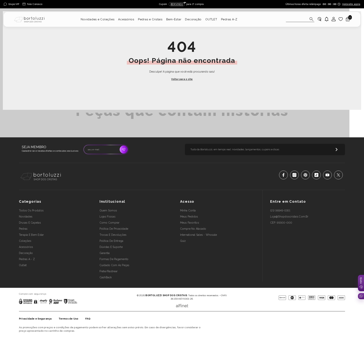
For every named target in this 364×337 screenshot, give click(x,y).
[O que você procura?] (300, 19)
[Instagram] (294, 175)
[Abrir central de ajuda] (361, 283)
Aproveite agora (351, 4)
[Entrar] (334, 19)
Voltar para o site (182, 79)
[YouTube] (327, 175)
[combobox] (297, 19)
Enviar (124, 149)
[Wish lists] (341, 19)
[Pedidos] (319, 19)
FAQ (88, 318)
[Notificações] (327, 19)
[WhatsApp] (361, 296)
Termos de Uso (68, 318)
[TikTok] (316, 175)
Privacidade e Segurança (35, 318)
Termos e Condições (194, 290)
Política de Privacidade (171, 290)
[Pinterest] (305, 175)
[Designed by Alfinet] (182, 304)
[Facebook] (283, 175)
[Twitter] (338, 175)
